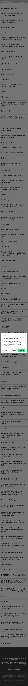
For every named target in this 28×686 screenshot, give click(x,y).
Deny (6, 350)
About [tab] (16, 335)
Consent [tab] (5, 335)
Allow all (22, 350)
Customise (14, 350)
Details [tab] (11, 335)
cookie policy (13, 345)
